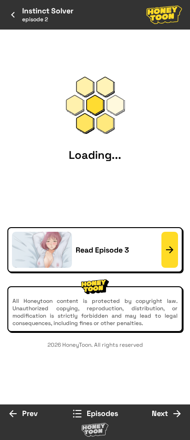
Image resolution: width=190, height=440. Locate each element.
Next (160, 413)
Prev (30, 413)
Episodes (102, 413)
